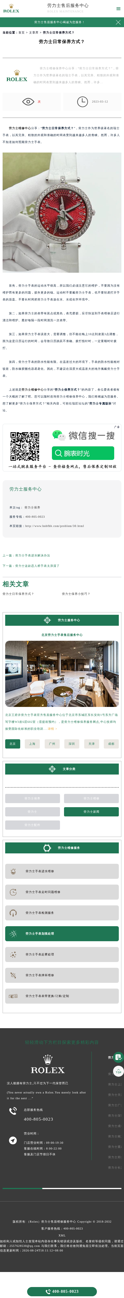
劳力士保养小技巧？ (76, 593)
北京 (13, 743)
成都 (111, 743)
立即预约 (62, 654)
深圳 (72, 743)
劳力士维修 (91, 798)
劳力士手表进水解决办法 (32, 555)
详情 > (52, 728)
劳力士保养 (32, 507)
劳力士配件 (32, 825)
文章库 (34, 32)
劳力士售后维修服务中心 (58, 1221)
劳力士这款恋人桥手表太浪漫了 (37, 565)
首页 (21, 32)
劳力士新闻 (91, 811)
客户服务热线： (62, 1228)
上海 (32, 743)
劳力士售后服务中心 (68, 5)
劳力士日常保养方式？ (18, 593)
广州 (52, 743)
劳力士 (32, 811)
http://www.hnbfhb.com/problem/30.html (54, 526)
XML (62, 1235)
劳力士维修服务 (69, 847)
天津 (92, 743)
